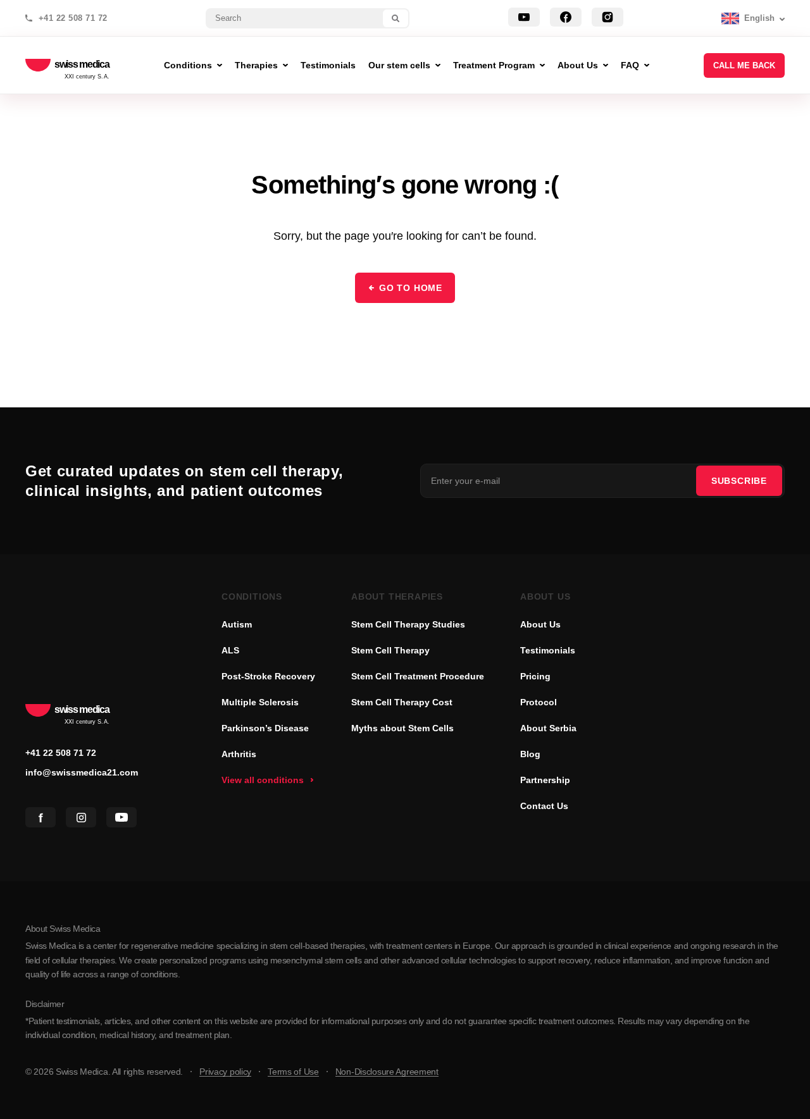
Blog (530, 754)
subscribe (739, 481)
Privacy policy (225, 1071)
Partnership (545, 780)
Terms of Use (293, 1071)
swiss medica (81, 65)
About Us (540, 624)
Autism (236, 624)
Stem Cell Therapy (390, 650)
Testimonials (547, 650)
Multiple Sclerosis (260, 702)
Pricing (535, 676)
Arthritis (238, 754)
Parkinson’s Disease (265, 728)
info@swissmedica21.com (81, 772)
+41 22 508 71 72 (73, 18)
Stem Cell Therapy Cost (401, 702)
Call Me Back (744, 65)
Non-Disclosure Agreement (387, 1071)
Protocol (538, 702)
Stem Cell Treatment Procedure (417, 676)
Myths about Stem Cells (402, 728)
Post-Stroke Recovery (268, 676)
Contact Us (544, 806)
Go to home (410, 288)
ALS (230, 650)
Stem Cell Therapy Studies (408, 624)
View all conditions (262, 780)
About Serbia (548, 728)
